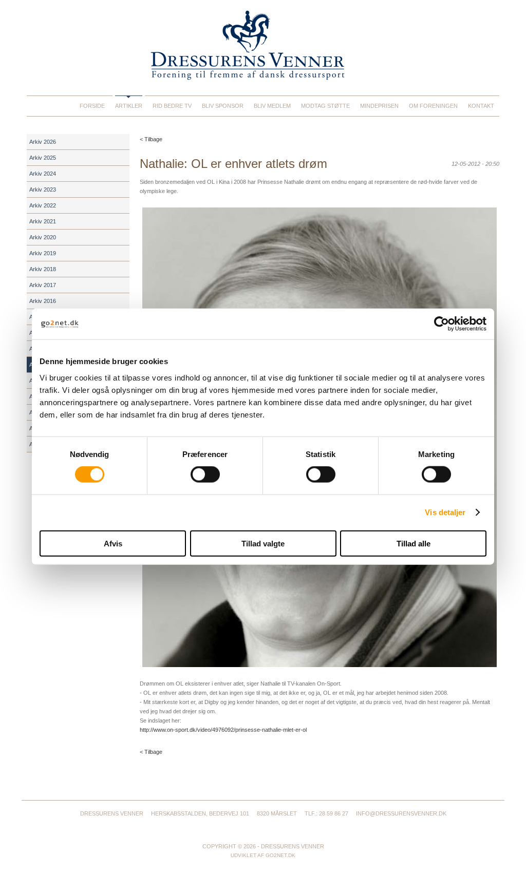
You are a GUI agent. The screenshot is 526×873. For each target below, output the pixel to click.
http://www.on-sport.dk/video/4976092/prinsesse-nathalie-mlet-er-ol (223, 730)
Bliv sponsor (222, 106)
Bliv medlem (272, 106)
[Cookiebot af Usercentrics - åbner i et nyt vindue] (441, 324)
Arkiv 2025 (42, 158)
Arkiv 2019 (42, 253)
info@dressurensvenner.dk (401, 813)
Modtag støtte (325, 106)
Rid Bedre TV (172, 106)
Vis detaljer (445, 512)
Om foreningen (433, 106)
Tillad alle (413, 543)
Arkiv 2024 (42, 173)
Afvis (113, 543)
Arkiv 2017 (42, 285)
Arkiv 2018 (42, 269)
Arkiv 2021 (42, 221)
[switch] (205, 474)
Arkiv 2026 (42, 142)
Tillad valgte (263, 543)
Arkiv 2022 (42, 205)
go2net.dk (280, 855)
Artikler (128, 106)
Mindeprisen (379, 106)
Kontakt (481, 106)
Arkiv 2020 (42, 237)
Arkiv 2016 (42, 301)
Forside (92, 106)
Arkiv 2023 (42, 189)
